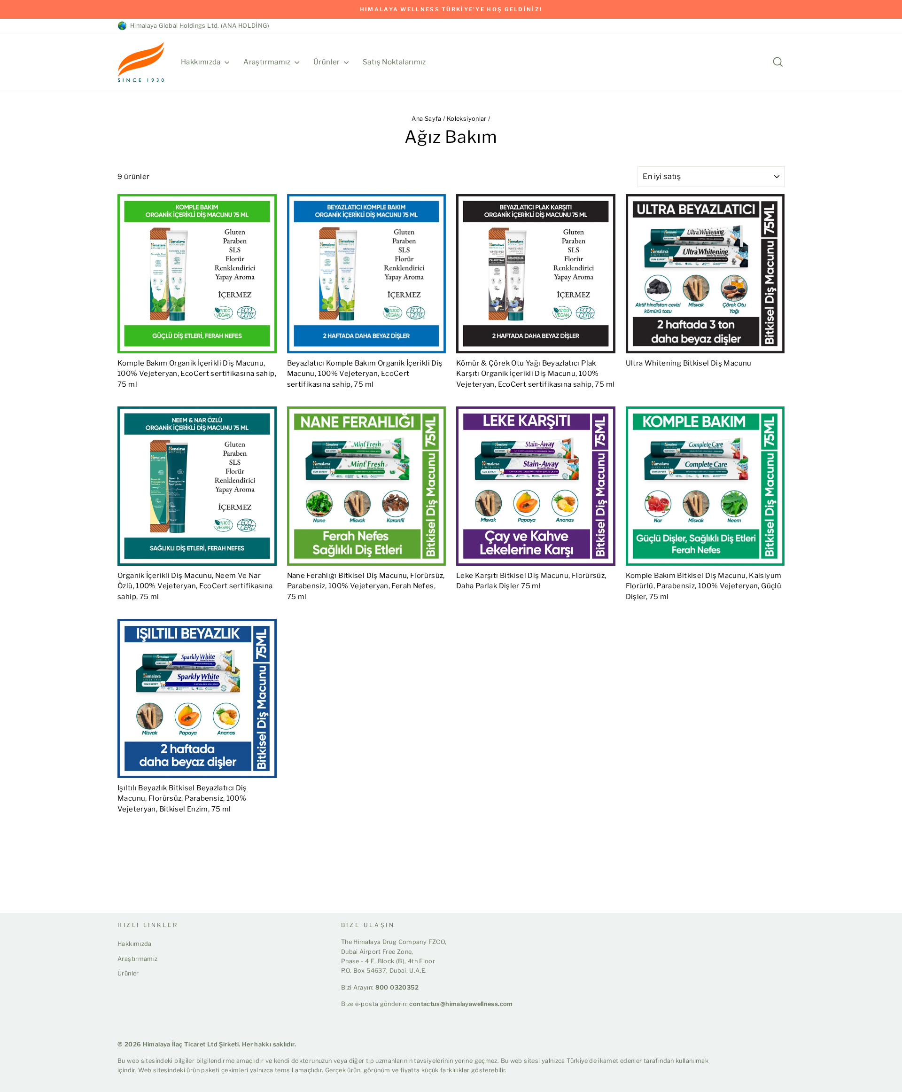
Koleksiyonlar (467, 118)
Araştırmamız (267, 62)
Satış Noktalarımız (394, 62)
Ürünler (327, 62)
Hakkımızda (201, 62)
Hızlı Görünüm (197, 341)
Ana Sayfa (426, 118)
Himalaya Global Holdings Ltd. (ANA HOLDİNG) (198, 25)
